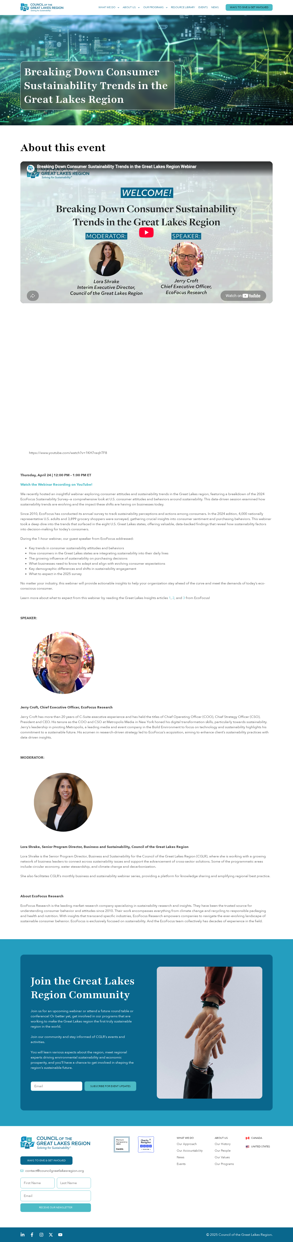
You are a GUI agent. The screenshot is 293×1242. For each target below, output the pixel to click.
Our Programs (153, 7)
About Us (129, 7)
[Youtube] (60, 1235)
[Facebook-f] (32, 1235)
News (215, 7)
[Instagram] (41, 1235)
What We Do (106, 7)
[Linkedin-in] (22, 1235)
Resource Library (183, 7)
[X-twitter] (51, 1235)
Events (203, 7)
